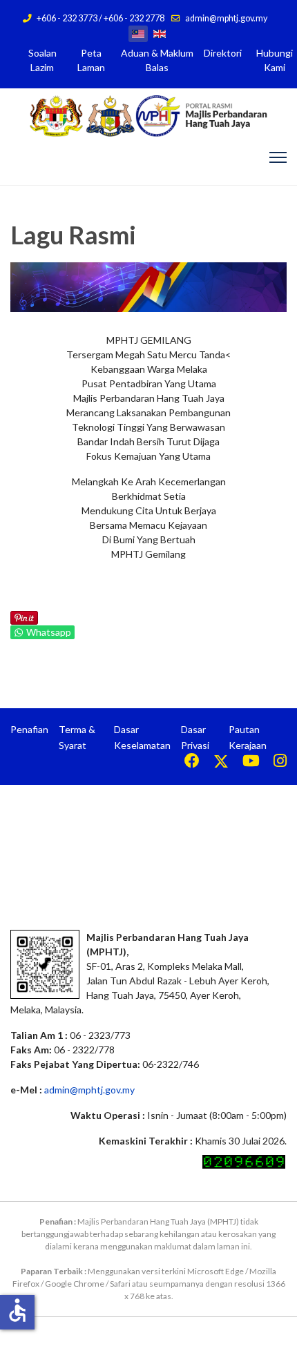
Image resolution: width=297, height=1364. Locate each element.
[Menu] (278, 157)
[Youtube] (251, 762)
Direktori (223, 53)
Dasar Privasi (195, 736)
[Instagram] (280, 762)
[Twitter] (221, 762)
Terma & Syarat (77, 736)
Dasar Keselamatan (142, 736)
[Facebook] (192, 762)
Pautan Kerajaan (248, 736)
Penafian (29, 729)
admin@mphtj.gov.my (226, 18)
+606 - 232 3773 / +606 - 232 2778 (100, 18)
